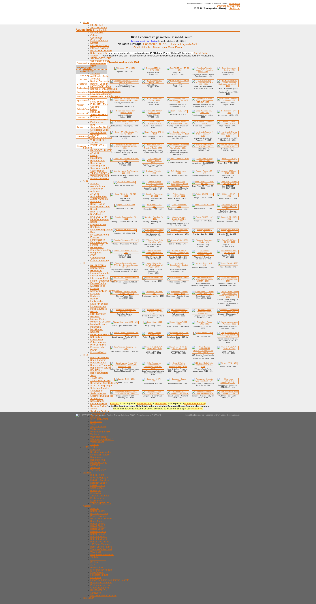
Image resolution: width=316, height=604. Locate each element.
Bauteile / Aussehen (100, 206)
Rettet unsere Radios (100, 119)
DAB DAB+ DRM (98, 217)
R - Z (85, 355)
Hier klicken (234, 8)
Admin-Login (220, 415)
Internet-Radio (97, 275)
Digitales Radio (98, 224)
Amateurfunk (96, 188)
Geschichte (88, 71)
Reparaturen (96, 457)
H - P (85, 263)
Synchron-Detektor (99, 411)
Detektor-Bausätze (99, 480)
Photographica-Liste (100, 585)
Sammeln (88, 148)
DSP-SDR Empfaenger (101, 229)
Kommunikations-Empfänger (104, 291)
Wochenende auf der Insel (103, 595)
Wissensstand (97, 442)
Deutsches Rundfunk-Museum (105, 91)
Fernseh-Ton (96, 245)
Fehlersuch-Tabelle (100, 454)
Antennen (95, 191)
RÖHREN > (96, 370)
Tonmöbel (95, 416)
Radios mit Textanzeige (102, 365)
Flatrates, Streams (99, 513)
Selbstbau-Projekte (99, 388)
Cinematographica (99, 587)
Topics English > (98, 27)
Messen (94, 311)
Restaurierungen (98, 462)
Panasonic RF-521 (155, 43)
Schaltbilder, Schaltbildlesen (104, 383)
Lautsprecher (97, 301)
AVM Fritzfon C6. (142, 47)
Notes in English (98, 30)
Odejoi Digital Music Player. (168, 47)
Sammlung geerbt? (99, 168)
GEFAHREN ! (97, 247)
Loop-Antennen (98, 306)
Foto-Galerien (97, 572)
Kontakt (94, 43)
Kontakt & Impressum (194, 415)
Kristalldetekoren (98, 498)
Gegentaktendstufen (100, 250)
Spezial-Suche (200, 53)
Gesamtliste (161, 403)
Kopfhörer (95, 293)
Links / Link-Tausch (99, 45)
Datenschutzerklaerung (228, 6)
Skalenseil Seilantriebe (101, 396)
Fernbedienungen (99, 242)
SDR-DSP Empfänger (101, 385)
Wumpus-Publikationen (102, 554)
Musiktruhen (96, 158)
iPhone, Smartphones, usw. (103, 281)
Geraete (87, 68)
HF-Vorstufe (96, 270)
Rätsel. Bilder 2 (98, 524)
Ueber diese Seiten (100, 61)
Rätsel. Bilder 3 (98, 526)
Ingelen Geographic (100, 273)
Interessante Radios (100, 278)
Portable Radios (98, 352)
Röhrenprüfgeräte (99, 373)
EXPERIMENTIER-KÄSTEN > (105, 96)
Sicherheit (95, 467)
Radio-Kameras (98, 360)
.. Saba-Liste (96, 378)
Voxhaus (94, 135)
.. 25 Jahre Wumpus (100, 544)
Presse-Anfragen (98, 516)
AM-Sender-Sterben (100, 76)
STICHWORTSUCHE (100, 58)
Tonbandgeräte (98, 414)
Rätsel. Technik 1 (98, 536)
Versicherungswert (99, 176)
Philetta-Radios (98, 344)
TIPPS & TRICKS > (99, 173)
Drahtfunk (95, 227)
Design (93, 155)
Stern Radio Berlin (99, 130)
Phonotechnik (97, 347)
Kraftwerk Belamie (95, 297)
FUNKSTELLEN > (99, 104)
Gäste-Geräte (97, 488)
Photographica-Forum (101, 582)
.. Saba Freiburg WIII (100, 380)
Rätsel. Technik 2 (98, 539)
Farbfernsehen (97, 240)
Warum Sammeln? (99, 178)
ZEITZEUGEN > (98, 145)
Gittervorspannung (99, 260)
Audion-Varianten (99, 199)
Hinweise (114, 403)
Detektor (87, 472)
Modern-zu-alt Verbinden (102, 321)
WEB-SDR (95, 552)
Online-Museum (98, 342)
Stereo (93, 408)
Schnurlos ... (96, 398)
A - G (85, 181)
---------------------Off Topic (98, 560)
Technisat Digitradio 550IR (184, 44)
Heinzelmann (97, 268)
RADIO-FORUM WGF (101, 50)
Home (86, 22)
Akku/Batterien (97, 186)
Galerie (94, 35)
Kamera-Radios (98, 283)
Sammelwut (96, 163)
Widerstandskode (99, 437)
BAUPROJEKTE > (99, 477)
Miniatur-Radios (98, 319)
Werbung (94, 434)
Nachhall (94, 332)
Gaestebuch (96, 38)
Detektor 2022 (97, 475)
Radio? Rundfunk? (99, 357)
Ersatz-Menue (234, 4)
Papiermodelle (97, 160)
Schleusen (95, 593)
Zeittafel (94, 142)
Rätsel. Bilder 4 (98, 529)
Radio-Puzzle (97, 521)
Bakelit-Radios (97, 204)
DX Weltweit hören (99, 234)
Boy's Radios (96, 214)
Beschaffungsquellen (100, 452)
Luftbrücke (95, 577)
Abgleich (94, 183)
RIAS (92, 125)
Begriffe (94, 209)
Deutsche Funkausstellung (103, 89)
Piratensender (97, 122)
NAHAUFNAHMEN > (100, 334)
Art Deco (94, 153)
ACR (92, 564)
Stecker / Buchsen (99, 406)
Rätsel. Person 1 (98, 534)
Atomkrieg (95, 78)
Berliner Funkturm (99, 84)
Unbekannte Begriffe (194, 403)
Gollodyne (95, 490)
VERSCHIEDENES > (100, 140)
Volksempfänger (98, 132)
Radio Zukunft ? (98, 362)
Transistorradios (85, 67)
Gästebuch (196, 408)
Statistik (94, 55)
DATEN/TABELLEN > (100, 86)
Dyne (93, 232)
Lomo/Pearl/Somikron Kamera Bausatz (109, 580)
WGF (132, 415)
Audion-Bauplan (98, 196)
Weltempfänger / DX (100, 431)
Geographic (96, 252)
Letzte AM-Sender (99, 304)
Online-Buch (96, 339)
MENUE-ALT (96, 25)
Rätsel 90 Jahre (98, 531)
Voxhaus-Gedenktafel (101, 137)
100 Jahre (95, 73)
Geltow (93, 109)
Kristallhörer (96, 500)
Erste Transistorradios (101, 94)
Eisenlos (94, 237)
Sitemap (209, 415)
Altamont (94, 508)
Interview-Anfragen (99, 48)
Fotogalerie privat (99, 575)
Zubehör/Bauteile (84, 109)
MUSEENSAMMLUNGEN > (99, 113)
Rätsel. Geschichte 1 (100, 541)
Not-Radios (96, 337)
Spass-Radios (97, 171)
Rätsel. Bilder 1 (98, 511)
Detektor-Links (97, 485)
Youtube (94, 444)
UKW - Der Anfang (99, 419)
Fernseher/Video (84, 92)
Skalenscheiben (98, 393)
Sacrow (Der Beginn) (100, 127)
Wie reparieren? (98, 470)
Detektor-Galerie (98, 483)
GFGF (93, 255)
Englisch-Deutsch (99, 40)
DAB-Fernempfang (99, 219)
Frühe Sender (97, 101)
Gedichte (94, 107)
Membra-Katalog (98, 309)
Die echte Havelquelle (101, 570)
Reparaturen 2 (97, 460)
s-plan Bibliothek (98, 403)
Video (93, 424)
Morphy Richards (98, 324)
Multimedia (95, 327)
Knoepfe (94, 288)
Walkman (95, 429)
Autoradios (95, 201)
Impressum (88, 598)
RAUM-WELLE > (98, 590)
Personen (95, 117)
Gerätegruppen (98, 258)
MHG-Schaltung (98, 314)
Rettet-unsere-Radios (101, 53)
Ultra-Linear (96, 421)
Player (93, 350)
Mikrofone (95, 316)
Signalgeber (96, 391)
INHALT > (95, 449)
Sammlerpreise (98, 165)
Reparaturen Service (100, 367)
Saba (93, 375)
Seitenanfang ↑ (233, 415)
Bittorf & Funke (97, 211)
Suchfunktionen (144, 403)
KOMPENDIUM (90, 447)
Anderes (87, 506)
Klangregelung (97, 286)
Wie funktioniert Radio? (102, 439)
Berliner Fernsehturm (100, 81)
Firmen (93, 99)
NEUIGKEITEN (97, 32)
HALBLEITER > (98, 265)
